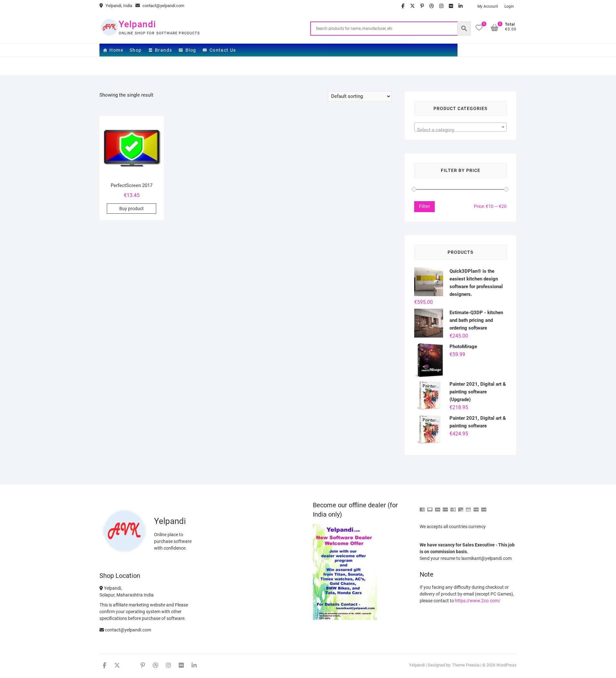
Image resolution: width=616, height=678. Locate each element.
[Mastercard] (429, 506)
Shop (136, 50)
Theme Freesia (465, 665)
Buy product (131, 208)
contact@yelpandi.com (162, 5)
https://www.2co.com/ (478, 600)
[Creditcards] (468, 506)
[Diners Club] (453, 506)
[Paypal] (445, 506)
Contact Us (223, 50)
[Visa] (437, 506)
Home (116, 50)
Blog (190, 50)
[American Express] (422, 506)
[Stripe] (476, 506)
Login (509, 6)
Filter (424, 206)
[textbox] (460, 130)
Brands (163, 50)
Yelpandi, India (118, 5)
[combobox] (460, 127)
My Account (487, 6)
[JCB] (483, 506)
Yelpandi (137, 24)
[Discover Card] (460, 506)
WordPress (506, 665)
